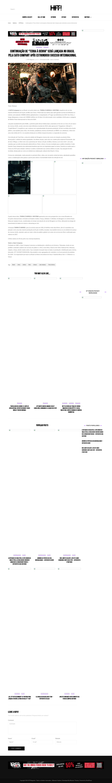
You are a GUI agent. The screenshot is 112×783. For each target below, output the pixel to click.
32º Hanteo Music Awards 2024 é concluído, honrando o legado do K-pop (45, 407)
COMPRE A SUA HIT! (27, 17)
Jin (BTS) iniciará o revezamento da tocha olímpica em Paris (69, 698)
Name (10, 738)
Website (57, 738)
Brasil (13, 264)
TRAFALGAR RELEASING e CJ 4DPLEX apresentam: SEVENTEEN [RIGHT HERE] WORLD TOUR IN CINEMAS (19, 408)
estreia (24, 264)
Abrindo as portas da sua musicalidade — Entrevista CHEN (44, 559)
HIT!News (64, 402)
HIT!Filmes (39, 46)
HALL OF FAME (41, 17)
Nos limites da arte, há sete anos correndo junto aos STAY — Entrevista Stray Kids (69, 560)
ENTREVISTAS (75, 17)
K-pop (24, 554)
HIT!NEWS (53, 17)
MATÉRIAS (87, 17)
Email (34, 738)
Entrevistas (17, 554)
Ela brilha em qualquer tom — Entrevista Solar (44, 698)
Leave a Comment (54, 59)
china (19, 264)
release (35, 264)
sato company (42, 264)
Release (46, 46)
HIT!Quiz (64, 17)
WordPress (89, 780)
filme (30, 264)
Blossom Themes (74, 780)
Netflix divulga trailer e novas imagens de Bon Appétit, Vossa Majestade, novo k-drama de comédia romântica (71, 409)
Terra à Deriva (51, 264)
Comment (11, 720)
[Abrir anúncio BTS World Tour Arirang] (42, 42)
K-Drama (71, 402)
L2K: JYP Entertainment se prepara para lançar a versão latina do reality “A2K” (19, 698)
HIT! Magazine (30, 59)
